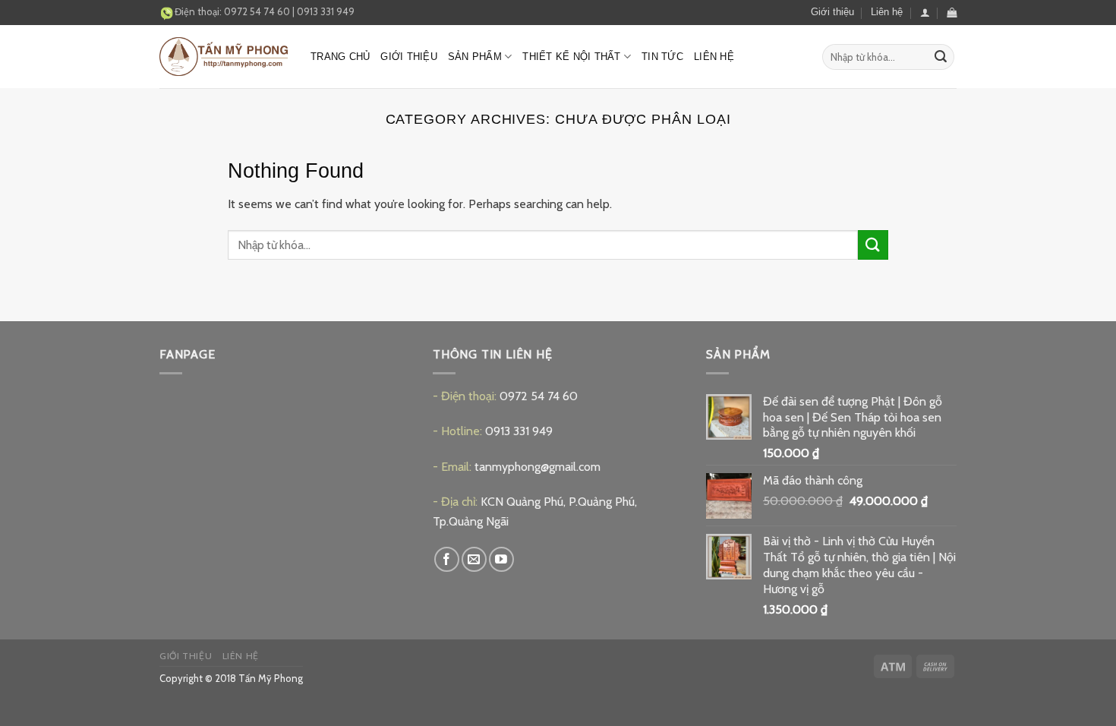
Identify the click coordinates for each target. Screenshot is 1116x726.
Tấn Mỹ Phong (270, 678)
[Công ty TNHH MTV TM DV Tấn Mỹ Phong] (223, 56)
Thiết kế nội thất (571, 56)
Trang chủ (340, 56)
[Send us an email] (474, 559)
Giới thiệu (832, 11)
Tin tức (662, 56)
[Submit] (941, 57)
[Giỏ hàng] (952, 12)
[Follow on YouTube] (501, 559)
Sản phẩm (475, 56)
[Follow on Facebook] (446, 559)
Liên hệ (887, 11)
